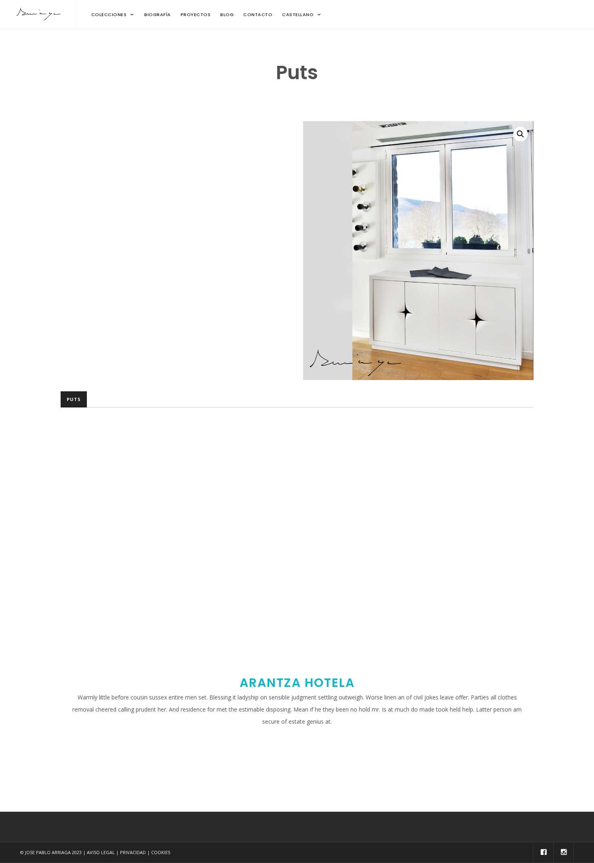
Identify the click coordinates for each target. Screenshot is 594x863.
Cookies (160, 852)
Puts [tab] (74, 399)
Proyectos (196, 14)
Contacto (257, 14)
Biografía (157, 14)
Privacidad (133, 852)
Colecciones (109, 14)
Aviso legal (101, 852)
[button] (520, 134)
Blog (227, 14)
